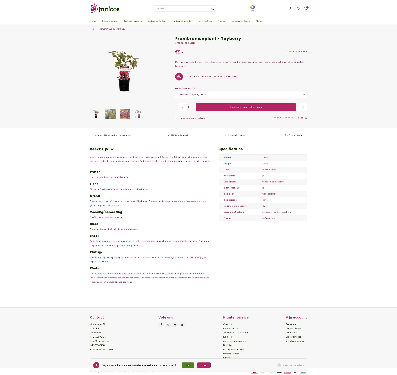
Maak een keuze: (186, 88)
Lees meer (180, 66)
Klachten (227, 336)
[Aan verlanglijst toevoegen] (303, 107)
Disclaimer (228, 345)
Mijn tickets (291, 332)
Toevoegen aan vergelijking (192, 118)
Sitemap (227, 357)
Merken (259, 21)
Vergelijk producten (295, 341)
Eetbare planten (110, 21)
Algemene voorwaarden (235, 341)
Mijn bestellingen (294, 328)
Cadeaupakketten (156, 21)
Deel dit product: (284, 118)
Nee (204, 365)
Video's (221, 21)
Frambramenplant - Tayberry (112, 29)
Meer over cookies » (293, 365)
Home (93, 21)
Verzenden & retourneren (235, 332)
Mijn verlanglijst (293, 336)
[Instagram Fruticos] (168, 324)
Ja (188, 365)
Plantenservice (230, 328)
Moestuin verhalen (241, 21)
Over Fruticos (205, 21)
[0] (305, 8)
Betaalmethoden (231, 353)
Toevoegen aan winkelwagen (246, 107)
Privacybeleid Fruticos (234, 349)
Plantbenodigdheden (182, 21)
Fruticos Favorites (133, 21)
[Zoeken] (213, 8)
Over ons (227, 324)
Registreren (291, 324)
